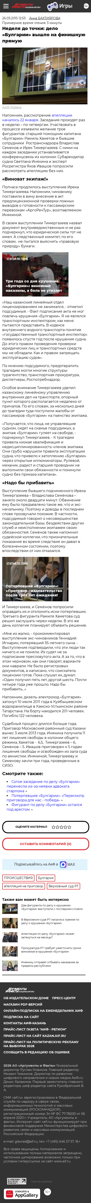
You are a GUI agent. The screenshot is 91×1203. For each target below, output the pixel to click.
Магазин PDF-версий (23, 1004)
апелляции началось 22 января (37, 117)
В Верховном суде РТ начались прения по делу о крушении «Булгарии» (50, 921)
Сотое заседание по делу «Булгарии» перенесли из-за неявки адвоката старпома (43, 786)
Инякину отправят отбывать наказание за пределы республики (50, 964)
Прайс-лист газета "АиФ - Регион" (35, 1029)
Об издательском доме (26, 998)
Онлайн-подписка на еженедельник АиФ (43, 1011)
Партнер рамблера (41, 1181)
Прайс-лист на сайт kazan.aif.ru (35, 1036)
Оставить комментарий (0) (45, 844)
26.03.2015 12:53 (14, 18)
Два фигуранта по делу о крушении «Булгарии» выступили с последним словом (52, 907)
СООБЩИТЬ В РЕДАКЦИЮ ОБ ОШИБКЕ (37, 1052)
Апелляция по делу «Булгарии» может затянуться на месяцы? (47, 935)
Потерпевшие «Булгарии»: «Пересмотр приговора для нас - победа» (45, 798)
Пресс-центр (64, 998)
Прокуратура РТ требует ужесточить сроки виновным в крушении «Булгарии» (51, 949)
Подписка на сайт (21, 1017)
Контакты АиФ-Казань (25, 1023)
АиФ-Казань (12, 107)
